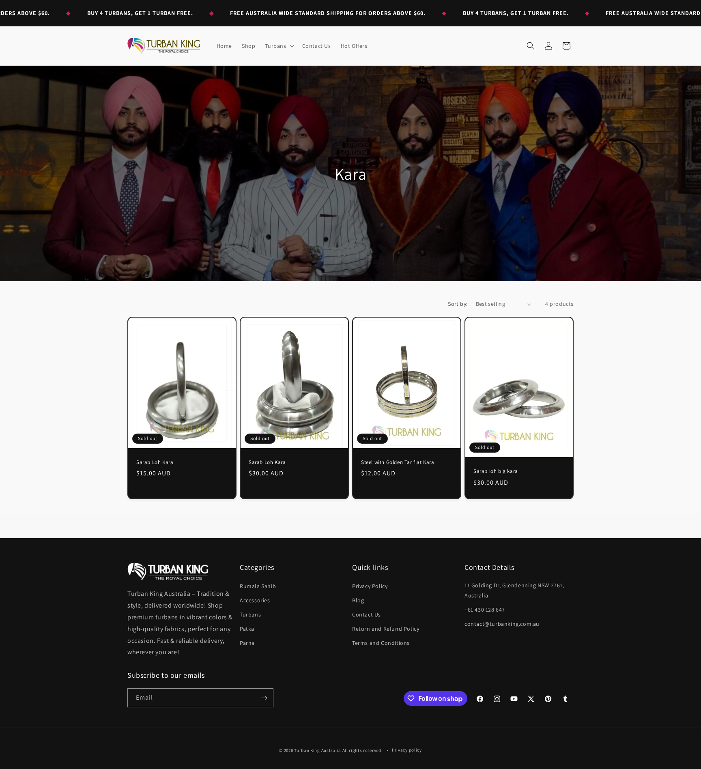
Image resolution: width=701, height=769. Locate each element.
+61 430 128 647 (484, 609)
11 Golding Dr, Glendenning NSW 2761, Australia (514, 590)
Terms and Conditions (381, 643)
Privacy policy (407, 750)
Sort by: (457, 303)
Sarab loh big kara (495, 471)
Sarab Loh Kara (154, 462)
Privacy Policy (369, 586)
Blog (358, 600)
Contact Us (366, 614)
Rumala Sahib (258, 586)
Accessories (255, 600)
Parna (247, 643)
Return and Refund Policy (385, 628)
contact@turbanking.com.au (502, 623)
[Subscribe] (264, 697)
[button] (278, 45)
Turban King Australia (317, 750)
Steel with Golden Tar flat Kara (397, 462)
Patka (247, 628)
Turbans (250, 614)
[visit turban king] (168, 571)
